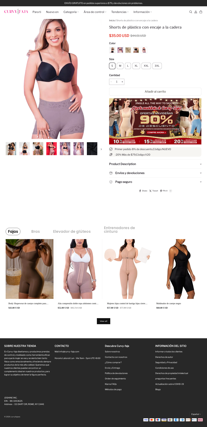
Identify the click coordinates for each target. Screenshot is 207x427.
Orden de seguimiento (115, 378)
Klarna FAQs (111, 384)
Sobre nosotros (112, 351)
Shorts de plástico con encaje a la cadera (137, 20)
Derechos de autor (164, 357)
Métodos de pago (113, 389)
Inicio (112, 20)
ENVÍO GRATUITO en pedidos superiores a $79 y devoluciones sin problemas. (103, 3)
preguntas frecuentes (165, 378)
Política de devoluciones (116, 373)
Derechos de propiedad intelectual (171, 373)
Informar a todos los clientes (168, 351)
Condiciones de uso (164, 368)
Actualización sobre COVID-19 (169, 384)
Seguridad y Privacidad (166, 362)
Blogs (158, 389)
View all (103, 321)
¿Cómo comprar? (113, 362)
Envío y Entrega (112, 368)
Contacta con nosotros (116, 357)
